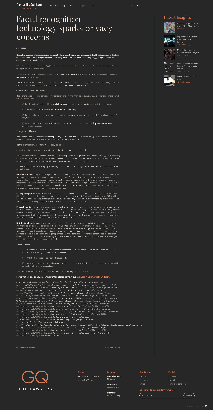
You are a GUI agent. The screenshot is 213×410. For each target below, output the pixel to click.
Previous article (27, 347)
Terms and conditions (177, 384)
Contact (81, 372)
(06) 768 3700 (88, 380)
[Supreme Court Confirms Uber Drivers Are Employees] (169, 41)
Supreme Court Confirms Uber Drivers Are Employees (187, 39)
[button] (138, 5)
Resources (172, 376)
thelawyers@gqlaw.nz (91, 376)
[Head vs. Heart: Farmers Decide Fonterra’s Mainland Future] (169, 67)
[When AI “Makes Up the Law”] (169, 80)
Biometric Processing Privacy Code (74, 74)
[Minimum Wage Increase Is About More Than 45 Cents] (169, 27)
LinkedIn (142, 384)
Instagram (143, 376)
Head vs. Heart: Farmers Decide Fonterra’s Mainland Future (188, 66)
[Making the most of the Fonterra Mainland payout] (169, 54)
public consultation (23, 77)
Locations (111, 372)
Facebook (143, 380)
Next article (111, 347)
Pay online (172, 380)
